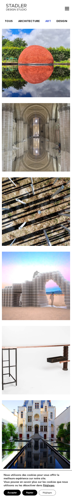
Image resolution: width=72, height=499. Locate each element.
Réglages (48, 485)
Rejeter (29, 492)
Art (48, 21)
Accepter (12, 492)
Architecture (29, 21)
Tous (9, 21)
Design (61, 21)
